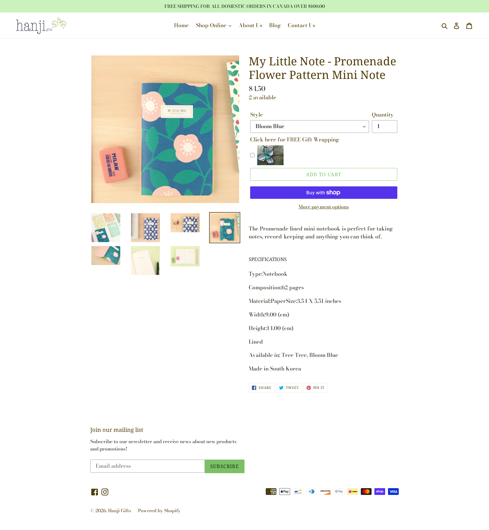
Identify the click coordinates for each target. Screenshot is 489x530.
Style (256, 115)
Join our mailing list (116, 429)
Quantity (383, 115)
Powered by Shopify (159, 510)
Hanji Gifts (119, 510)
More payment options (324, 206)
